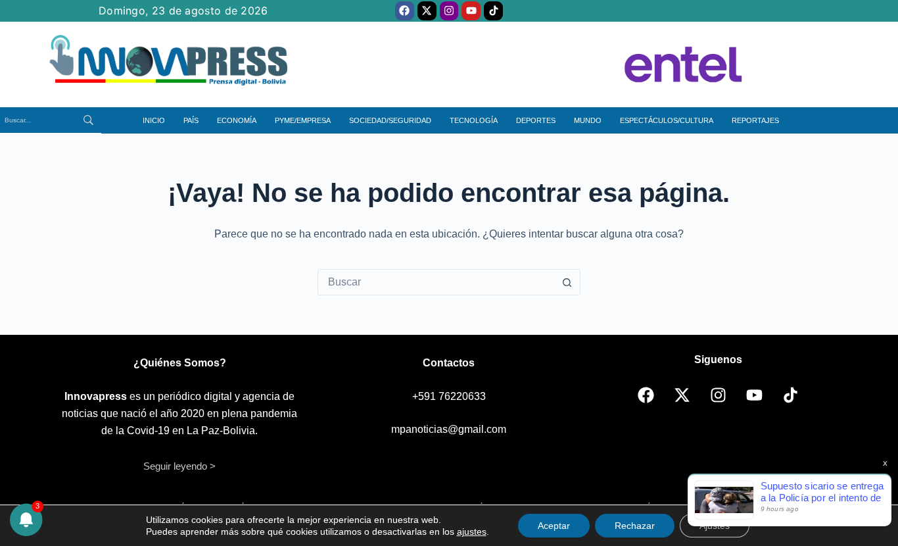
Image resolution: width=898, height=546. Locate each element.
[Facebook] (404, 10)
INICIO (154, 120)
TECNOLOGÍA (474, 120)
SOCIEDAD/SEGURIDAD (390, 120)
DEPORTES (535, 120)
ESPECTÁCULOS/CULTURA (666, 120)
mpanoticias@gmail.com (448, 429)
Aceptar (554, 525)
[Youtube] (471, 10)
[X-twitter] (427, 10)
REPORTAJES (755, 120)
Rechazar (635, 525)
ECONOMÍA (236, 120)
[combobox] (436, 282)
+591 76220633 (449, 396)
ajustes (471, 531)
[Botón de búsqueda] (567, 282)
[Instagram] (449, 10)
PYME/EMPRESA (303, 120)
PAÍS (191, 120)
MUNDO (588, 120)
